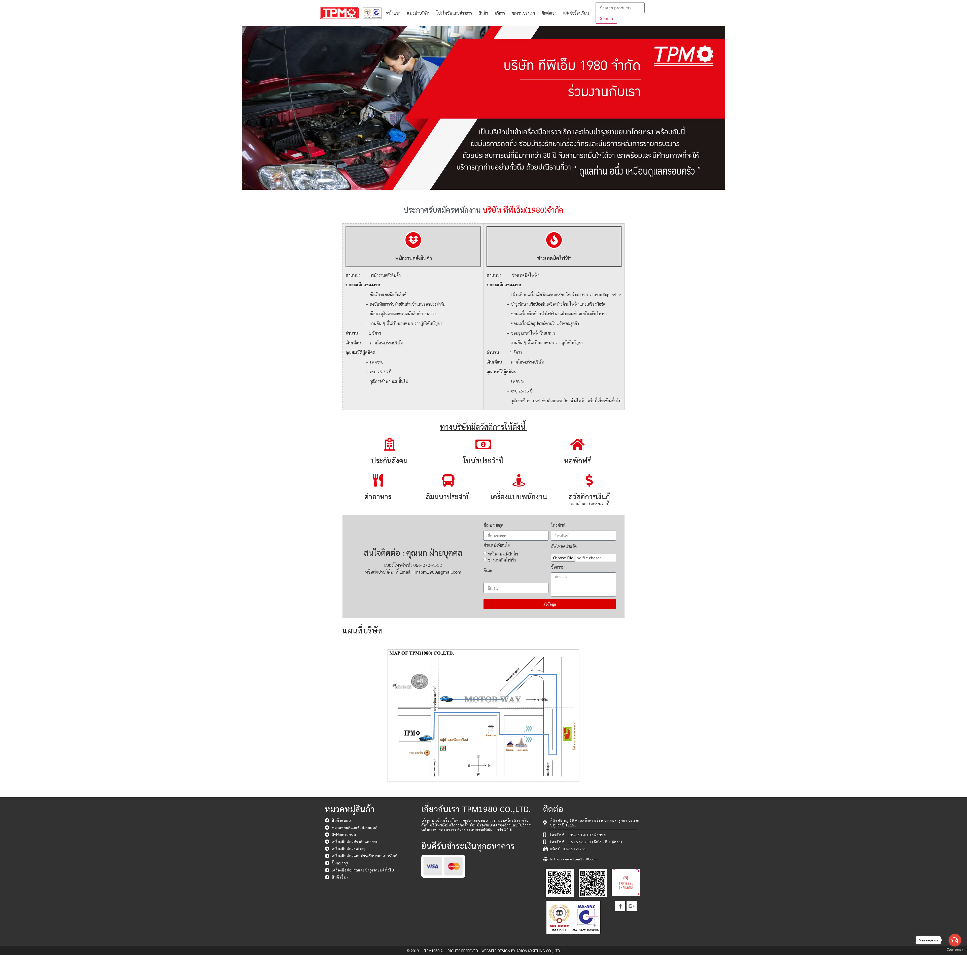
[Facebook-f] (620, 906)
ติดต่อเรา (549, 13)
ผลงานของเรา (523, 13)
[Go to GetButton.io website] (955, 949)
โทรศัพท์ (558, 525)
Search (606, 18)
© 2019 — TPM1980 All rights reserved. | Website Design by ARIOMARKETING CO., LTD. (483, 950)
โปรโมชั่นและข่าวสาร (454, 13)
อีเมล (488, 571)
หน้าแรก (393, 13)
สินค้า (483, 13)
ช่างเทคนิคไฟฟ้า (502, 560)
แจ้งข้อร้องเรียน (576, 13)
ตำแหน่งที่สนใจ (497, 545)
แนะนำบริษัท (418, 13)
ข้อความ (558, 567)
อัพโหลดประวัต (564, 546)
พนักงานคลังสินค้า (503, 553)
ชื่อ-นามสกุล (493, 525)
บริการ (500, 13)
